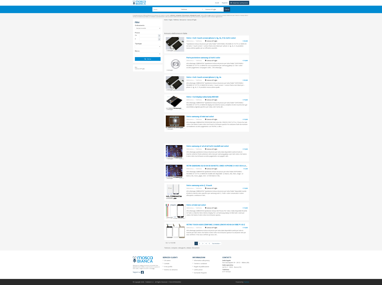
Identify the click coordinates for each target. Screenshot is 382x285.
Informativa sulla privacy (202, 260)
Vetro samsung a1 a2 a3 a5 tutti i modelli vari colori (207, 146)
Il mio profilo (168, 267)
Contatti (166, 263)
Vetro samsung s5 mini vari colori (200, 116)
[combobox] (191, 9)
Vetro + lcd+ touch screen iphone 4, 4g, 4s (203, 77)
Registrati (225, 3)
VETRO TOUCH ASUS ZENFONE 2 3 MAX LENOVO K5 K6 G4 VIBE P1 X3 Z (215, 225)
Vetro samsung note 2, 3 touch (199, 185)
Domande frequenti (200, 273)
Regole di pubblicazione (201, 267)
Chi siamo (167, 260)
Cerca (149, 59)
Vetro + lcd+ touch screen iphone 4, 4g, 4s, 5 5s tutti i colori (211, 38)
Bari (136, 67)
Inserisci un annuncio (171, 270)
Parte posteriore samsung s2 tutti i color (203, 58)
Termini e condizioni (200, 263)
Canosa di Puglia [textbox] (210, 9)
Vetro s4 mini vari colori (196, 205)
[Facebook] (142, 272)
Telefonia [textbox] (183, 9)
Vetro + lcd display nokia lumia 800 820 (202, 97)
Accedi (217, 3)
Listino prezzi (198, 270)
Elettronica (189, 41)
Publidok (246, 282)
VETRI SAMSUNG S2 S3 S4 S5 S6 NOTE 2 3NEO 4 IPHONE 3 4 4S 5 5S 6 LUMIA (217, 166)
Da (136, 35)
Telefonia (199, 41)
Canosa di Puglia (140, 69)
